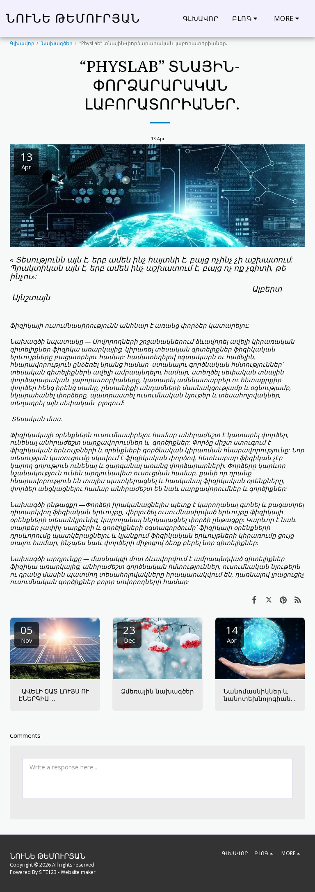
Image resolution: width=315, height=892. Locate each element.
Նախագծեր (57, 43)
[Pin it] (283, 599)
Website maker (78, 872)
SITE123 (48, 872)
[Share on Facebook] (254, 599)
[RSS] (298, 599)
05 (27, 633)
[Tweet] (269, 599)
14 (232, 633)
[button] (246, 18)
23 (129, 633)
